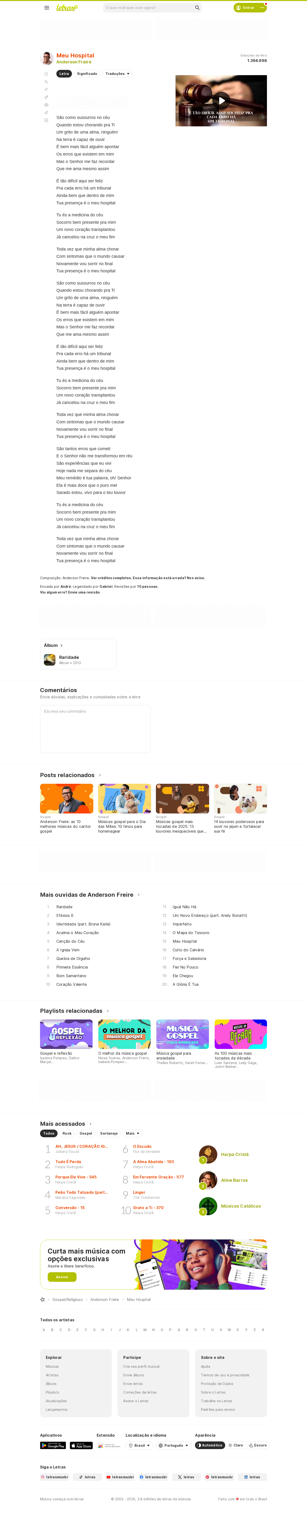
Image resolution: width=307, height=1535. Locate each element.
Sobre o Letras (213, 1392)
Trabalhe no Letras (216, 1401)
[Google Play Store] (53, 1445)
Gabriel (106, 586)
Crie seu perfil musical (141, 1366)
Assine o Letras (135, 1401)
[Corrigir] (46, 112)
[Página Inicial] (42, 1299)
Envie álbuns (133, 1375)
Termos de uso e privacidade (225, 1375)
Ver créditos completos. (111, 578)
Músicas (52, 1366)
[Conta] (262, 7)
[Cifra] (46, 97)
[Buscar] (197, 7)
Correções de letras (140, 1392)
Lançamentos (57, 1409)
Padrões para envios (218, 1409)
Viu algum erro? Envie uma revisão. (70, 592)
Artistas (52, 1375)
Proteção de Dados (217, 1384)
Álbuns (51, 1384)
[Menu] (46, 7)
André (66, 586)
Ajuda (205, 1366)
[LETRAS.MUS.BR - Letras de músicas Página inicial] (67, 7)
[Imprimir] (46, 104)
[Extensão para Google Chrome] (109, 1445)
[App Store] (81, 1445)
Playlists (52, 1392)
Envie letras (133, 1384)
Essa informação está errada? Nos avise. (169, 578)
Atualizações (56, 1401)
